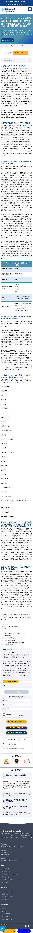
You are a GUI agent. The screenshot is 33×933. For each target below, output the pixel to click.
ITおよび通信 (5, 869)
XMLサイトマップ (7, 919)
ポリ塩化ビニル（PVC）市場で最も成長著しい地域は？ (15, 801)
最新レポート (6, 916)
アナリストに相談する (16, 728)
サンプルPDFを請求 (9, 931)
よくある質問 (7, 53)
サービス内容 (6, 914)
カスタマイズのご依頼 (24, 931)
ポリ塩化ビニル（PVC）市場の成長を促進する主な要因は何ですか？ (15, 813)
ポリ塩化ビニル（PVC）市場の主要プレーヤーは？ (15, 794)
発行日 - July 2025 (7, 40)
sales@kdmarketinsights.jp (17, 4)
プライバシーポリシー (8, 891)
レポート (8, 46)
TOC (4, 685)
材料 (21, 253)
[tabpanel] (16, 369)
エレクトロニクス (27, 125)
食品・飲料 (5, 882)
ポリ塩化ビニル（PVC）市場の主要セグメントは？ (15, 807)
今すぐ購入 (17, 692)
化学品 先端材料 (6, 871)
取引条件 (4, 899)
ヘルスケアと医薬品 (7, 880)
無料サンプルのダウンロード (16, 721)
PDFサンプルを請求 (20, 53)
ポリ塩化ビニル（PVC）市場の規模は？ (14, 776)
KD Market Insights (11, 831)
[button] (30, 9)
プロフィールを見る (10, 681)
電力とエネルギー (7, 877)
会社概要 (4, 911)
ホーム (2, 46)
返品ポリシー (6, 894)
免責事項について (7, 897)
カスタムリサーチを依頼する (16, 732)
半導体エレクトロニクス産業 (10, 874)
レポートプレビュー (9, 61)
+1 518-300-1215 (11, 744)
